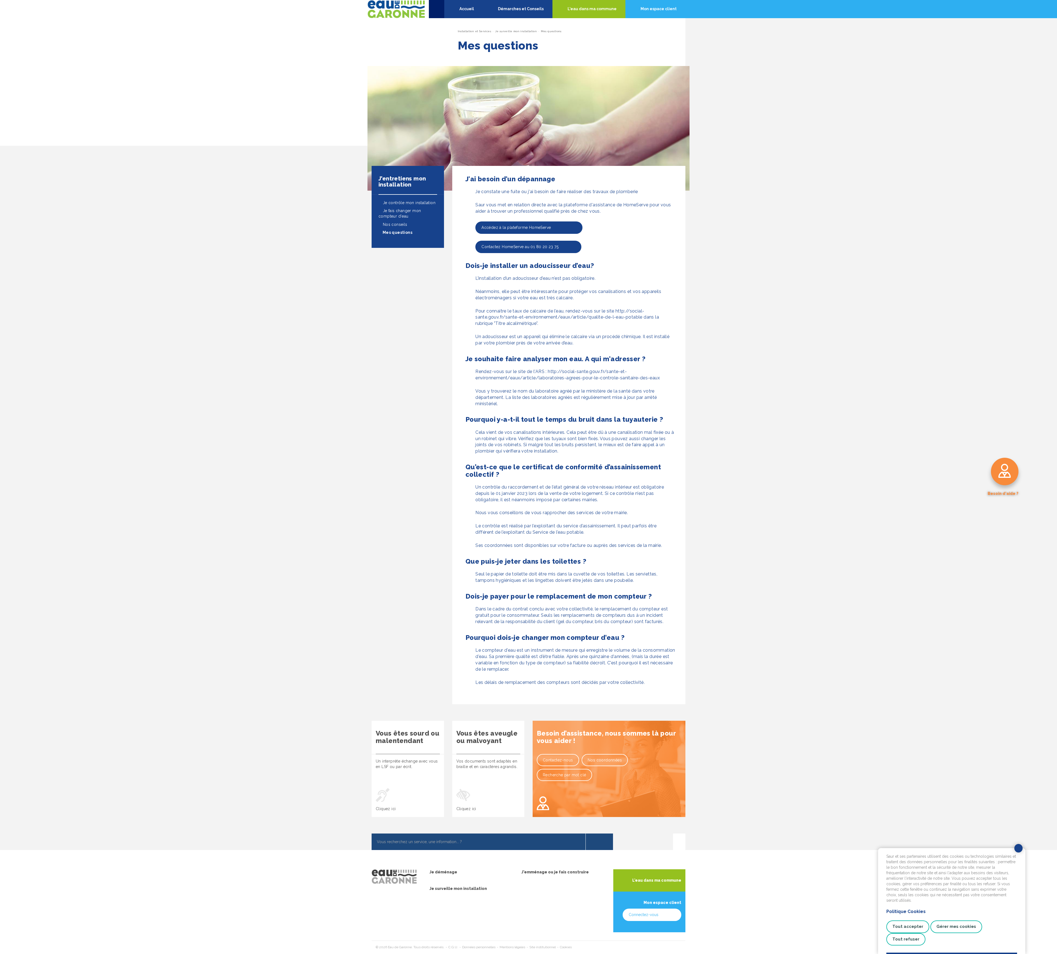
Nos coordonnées (605, 760)
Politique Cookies (906, 911)
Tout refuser (905, 939)
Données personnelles (478, 947)
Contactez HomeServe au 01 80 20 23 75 (520, 247)
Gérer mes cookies (956, 926)
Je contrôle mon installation (408, 203)
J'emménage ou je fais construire (555, 872)
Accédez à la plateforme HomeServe (520, 227)
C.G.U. (453, 947)
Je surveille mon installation (516, 31)
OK (599, 842)
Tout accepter (907, 926)
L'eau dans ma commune (656, 880)
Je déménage (443, 872)
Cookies (566, 947)
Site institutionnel (542, 947)
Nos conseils (394, 224)
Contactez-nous (558, 760)
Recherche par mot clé (564, 775)
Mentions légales (512, 947)
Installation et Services (474, 31)
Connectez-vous (643, 914)
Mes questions (397, 232)
